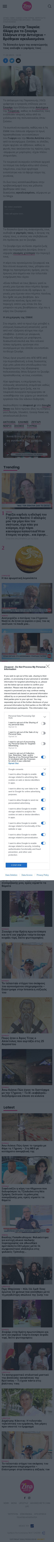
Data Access (27, 875)
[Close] (48, 667)
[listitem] (27, 717)
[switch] (43, 723)
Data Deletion (11, 875)
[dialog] (27, 771)
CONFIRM (16, 865)
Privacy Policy (43, 875)
